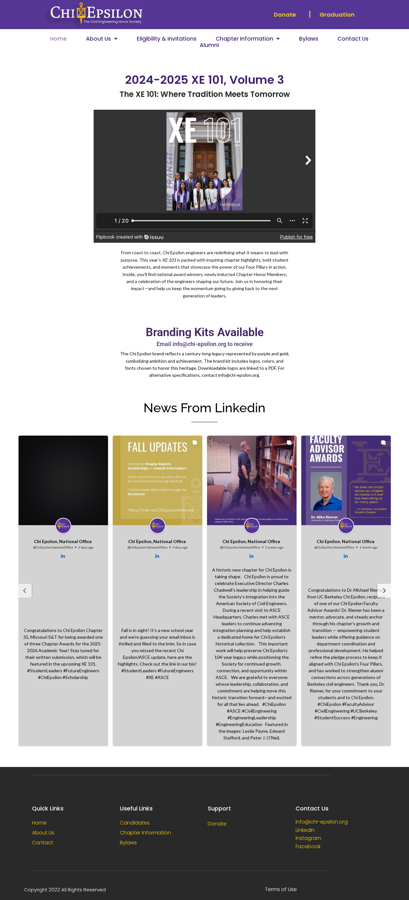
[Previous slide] (25, 591)
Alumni (209, 45)
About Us (98, 39)
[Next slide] (384, 591)
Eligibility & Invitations (167, 39)
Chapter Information (244, 39)
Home (58, 39)
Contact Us (352, 39)
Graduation (337, 15)
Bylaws (308, 39)
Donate (285, 15)
